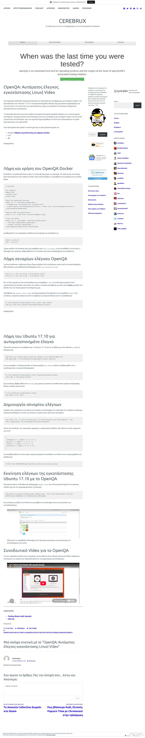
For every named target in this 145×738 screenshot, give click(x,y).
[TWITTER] (127, 8)
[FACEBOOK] (124, 8)
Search (116, 101)
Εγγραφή (102, 134)
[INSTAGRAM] (131, 8)
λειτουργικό (47, 632)
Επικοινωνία (92, 200)
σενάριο (7, 632)
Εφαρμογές (63, 8)
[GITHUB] (137, 8)
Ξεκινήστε (91, 2)
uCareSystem (118, 131)
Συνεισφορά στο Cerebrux (97, 195)
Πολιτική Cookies (50, 734)
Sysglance (117, 127)
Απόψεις (51, 8)
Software (33, 628)
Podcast (39, 8)
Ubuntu (69, 632)
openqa (55, 632)
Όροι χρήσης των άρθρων (96, 209)
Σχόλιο (78, 698)
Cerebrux (72, 21)
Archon (116, 118)
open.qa (11, 619)
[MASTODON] (140, 8)
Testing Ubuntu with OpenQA (19, 616)
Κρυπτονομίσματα (23, 8)
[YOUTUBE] (134, 8)
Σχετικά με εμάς (93, 191)
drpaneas (21, 628)
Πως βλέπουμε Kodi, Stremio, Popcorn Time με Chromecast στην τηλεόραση (65, 710)
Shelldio (116, 123)
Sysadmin (86, 8)
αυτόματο (21, 632)
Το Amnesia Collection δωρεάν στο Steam (22, 708)
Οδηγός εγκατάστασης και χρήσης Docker (31, 133)
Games (76, 8)
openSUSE (62, 632)
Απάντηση (32, 661)
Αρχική (7, 8)
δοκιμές (29, 632)
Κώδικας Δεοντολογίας (95, 204)
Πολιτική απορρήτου (95, 213)
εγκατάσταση (37, 632)
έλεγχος (13, 632)
